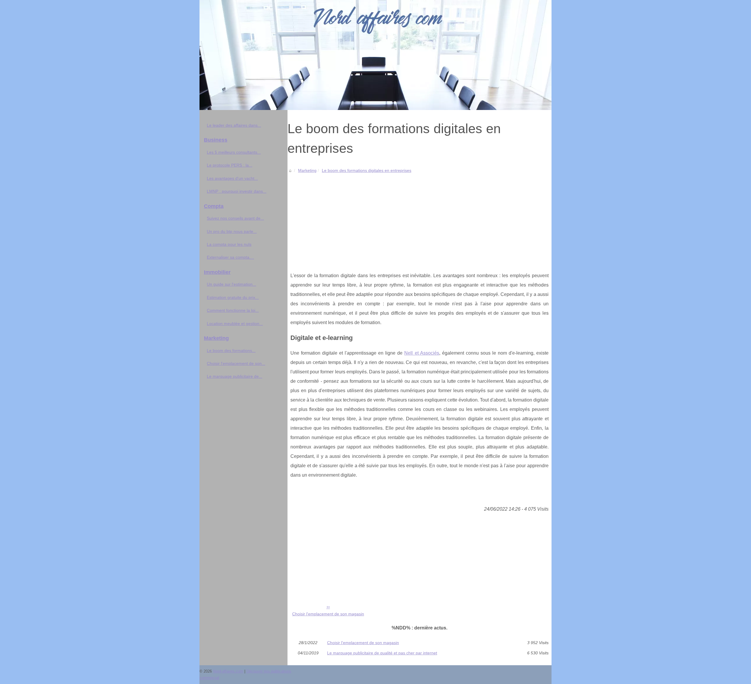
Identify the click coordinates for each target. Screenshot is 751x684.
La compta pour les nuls (229, 244)
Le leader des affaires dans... (234, 125)
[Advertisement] (419, 218)
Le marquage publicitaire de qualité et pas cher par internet (382, 653)
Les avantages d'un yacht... (232, 178)
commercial (209, 677)
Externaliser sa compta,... (230, 257)
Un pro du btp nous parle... (232, 231)
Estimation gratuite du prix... (233, 297)
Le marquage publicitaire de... (234, 376)
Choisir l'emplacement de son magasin (328, 614)
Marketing (307, 170)
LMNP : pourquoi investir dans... (236, 191)
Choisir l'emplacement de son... (236, 363)
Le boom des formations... (231, 350)
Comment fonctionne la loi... (233, 310)
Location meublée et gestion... (235, 323)
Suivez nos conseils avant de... (235, 218)
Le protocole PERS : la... (229, 165)
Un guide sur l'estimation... (231, 284)
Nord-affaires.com (228, 671)
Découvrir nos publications (268, 671)
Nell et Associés (421, 353)
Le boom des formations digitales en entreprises (366, 170)
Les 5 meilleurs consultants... (234, 152)
